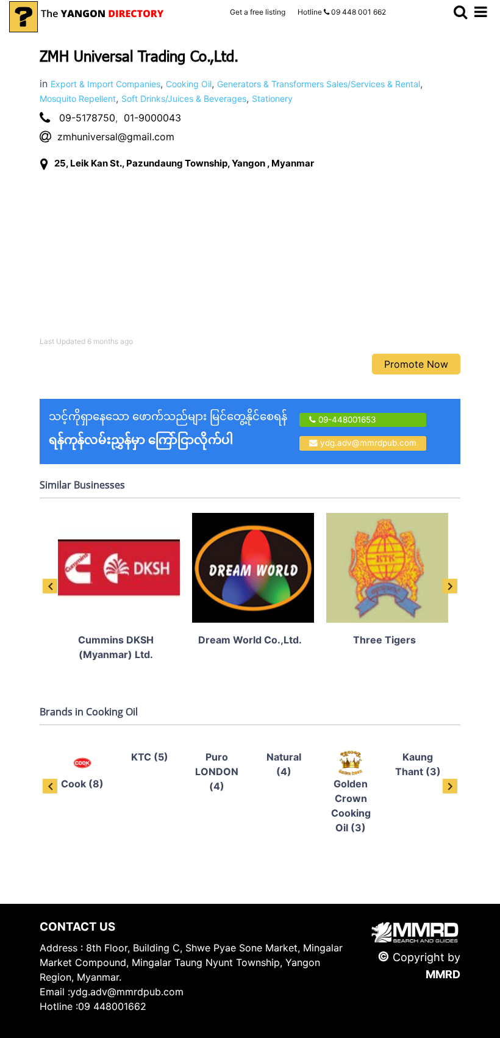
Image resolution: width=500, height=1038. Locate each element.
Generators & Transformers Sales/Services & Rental (318, 84)
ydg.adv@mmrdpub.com (368, 443)
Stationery (272, 98)
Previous (50, 586)
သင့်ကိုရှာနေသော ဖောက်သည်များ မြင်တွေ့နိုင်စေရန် (168, 428)
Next (450, 586)
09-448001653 (346, 419)
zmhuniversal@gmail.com (115, 137)
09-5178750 (87, 118)
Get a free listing (257, 11)
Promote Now (416, 364)
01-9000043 (152, 118)
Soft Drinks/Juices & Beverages (183, 98)
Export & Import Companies (105, 84)
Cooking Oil (189, 84)
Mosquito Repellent (78, 98)
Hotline (342, 11)
